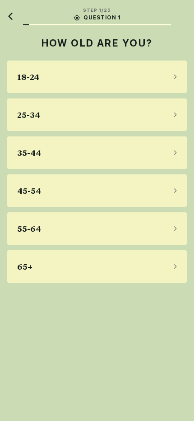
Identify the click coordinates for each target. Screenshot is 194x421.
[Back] (10, 16)
